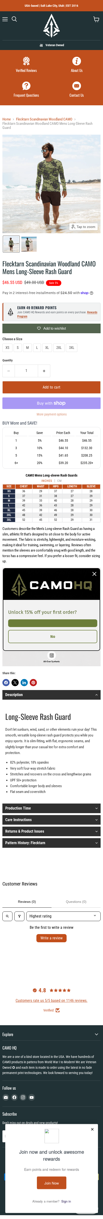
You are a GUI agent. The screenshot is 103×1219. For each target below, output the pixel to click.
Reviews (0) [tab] (27, 902)
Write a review (51, 938)
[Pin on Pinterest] (33, 682)
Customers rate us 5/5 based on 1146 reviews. (51, 1000)
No (52, 636)
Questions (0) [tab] (76, 902)
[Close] (94, 574)
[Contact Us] (76, 90)
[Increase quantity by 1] (44, 370)
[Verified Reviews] (26, 65)
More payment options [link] (52, 414)
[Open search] (7, 916)
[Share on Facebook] (6, 682)
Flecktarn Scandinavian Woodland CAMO (44, 119)
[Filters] (19, 916)
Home (6, 119)
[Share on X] (15, 682)
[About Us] (76, 65)
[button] (11, 244)
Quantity (7, 360)
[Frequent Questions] (26, 90)
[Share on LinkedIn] (24, 682)
